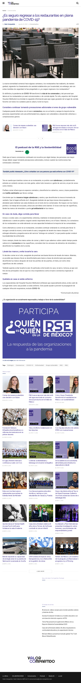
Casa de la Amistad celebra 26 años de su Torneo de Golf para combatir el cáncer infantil (40, 526)
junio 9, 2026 (7, 465)
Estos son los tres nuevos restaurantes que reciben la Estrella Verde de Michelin (12, 493)
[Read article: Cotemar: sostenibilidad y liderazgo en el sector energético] (41, 450)
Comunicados (12, 10)
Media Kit (51, 676)
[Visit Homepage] (13, 3)
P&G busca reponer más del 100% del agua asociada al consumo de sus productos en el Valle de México (65, 127)
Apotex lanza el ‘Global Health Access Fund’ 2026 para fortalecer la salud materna (13, 526)
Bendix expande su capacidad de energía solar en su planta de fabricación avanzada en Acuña (14, 559)
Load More (40, 571)
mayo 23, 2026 (7, 498)
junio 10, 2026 (60, 432)
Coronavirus (20, 365)
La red (59, 424)
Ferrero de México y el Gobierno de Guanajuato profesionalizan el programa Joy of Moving (67, 559)
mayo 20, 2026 (34, 498)
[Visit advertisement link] (40, 149)
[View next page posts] (42, 138)
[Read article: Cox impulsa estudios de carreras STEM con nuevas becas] (67, 417)
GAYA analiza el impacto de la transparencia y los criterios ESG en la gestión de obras (40, 559)
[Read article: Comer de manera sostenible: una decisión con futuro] (7, 128)
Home (4, 10)
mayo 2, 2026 (7, 563)
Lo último (34, 391)
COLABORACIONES (18, 676)
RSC (61, 365)
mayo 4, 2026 (7, 531)
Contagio (10, 365)
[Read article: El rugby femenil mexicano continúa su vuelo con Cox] (15, 450)
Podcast (42, 676)
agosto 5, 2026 (58, 132)
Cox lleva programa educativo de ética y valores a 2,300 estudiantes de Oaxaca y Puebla (40, 493)
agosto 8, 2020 (23, 24)
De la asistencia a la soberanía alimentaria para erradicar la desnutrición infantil (66, 463)
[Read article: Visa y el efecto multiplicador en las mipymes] (41, 417)
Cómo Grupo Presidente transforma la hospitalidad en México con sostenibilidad (65, 397)
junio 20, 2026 (7, 437)
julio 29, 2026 (60, 402)
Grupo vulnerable (51, 365)
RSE (66, 365)
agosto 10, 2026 (18, 130)
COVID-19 (30, 365)
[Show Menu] (4, 3)
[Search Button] (77, 3)
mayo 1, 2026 (59, 563)
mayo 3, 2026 (33, 531)
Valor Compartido (9, 24)
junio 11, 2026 (34, 432)
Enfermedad (39, 365)
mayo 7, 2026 (59, 500)
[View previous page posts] (38, 138)
